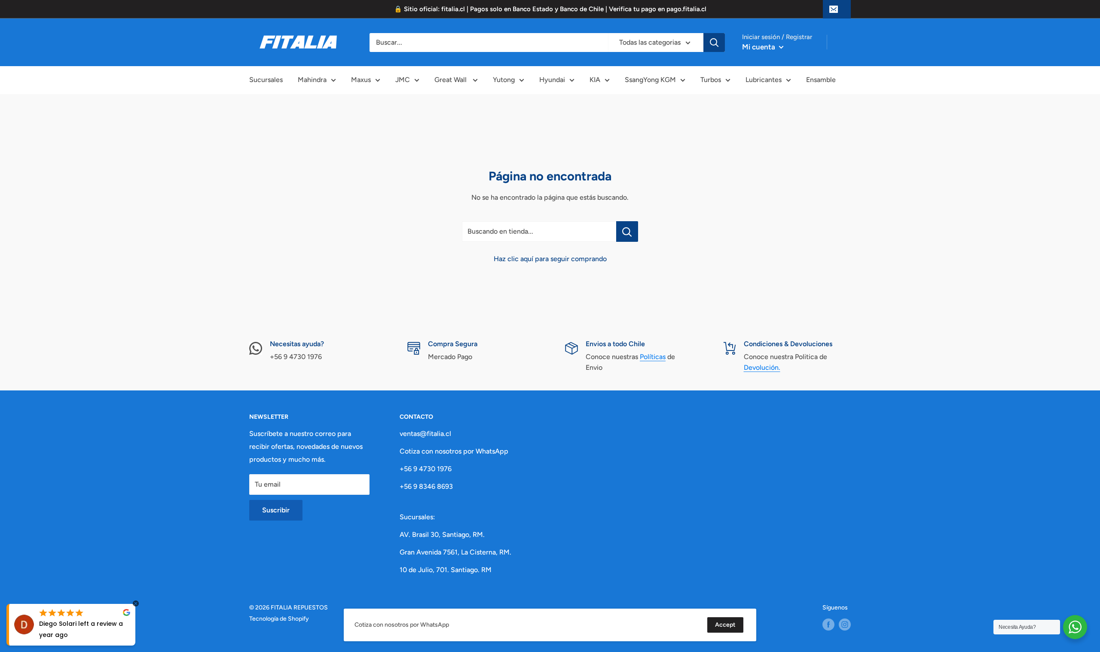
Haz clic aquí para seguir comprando (550, 259)
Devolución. (762, 367)
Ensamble (821, 80)
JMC (402, 80)
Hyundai (552, 80)
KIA (595, 80)
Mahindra (312, 80)
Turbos (710, 80)
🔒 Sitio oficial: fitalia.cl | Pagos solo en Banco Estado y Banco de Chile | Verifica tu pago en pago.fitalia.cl (550, 9)
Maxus (361, 80)
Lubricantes (764, 80)
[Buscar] (714, 42)
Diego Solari (57, 623)
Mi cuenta (759, 47)
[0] (846, 42)
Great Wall (451, 80)
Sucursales (266, 80)
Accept (725, 624)
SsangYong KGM (650, 80)
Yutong (504, 80)
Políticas (653, 357)
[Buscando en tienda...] (627, 231)
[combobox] (489, 42)
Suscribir (276, 510)
